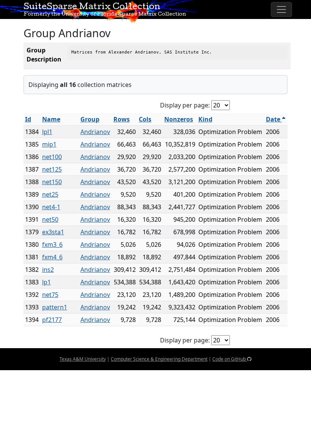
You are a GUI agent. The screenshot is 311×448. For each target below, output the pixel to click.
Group (89, 119)
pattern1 (54, 307)
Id (28, 119)
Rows (121, 119)
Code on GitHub (229, 359)
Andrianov (95, 132)
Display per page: (185, 105)
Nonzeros (178, 119)
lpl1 (47, 132)
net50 (50, 219)
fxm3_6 (52, 244)
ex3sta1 (53, 232)
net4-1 (51, 207)
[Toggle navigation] (281, 9)
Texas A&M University (83, 359)
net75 (50, 294)
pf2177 (52, 319)
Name (51, 119)
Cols (145, 119)
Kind (205, 119)
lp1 (46, 282)
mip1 (49, 144)
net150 (52, 182)
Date (274, 119)
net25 (50, 194)
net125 (52, 169)
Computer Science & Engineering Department (159, 359)
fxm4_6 (52, 257)
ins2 (48, 269)
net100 (52, 157)
